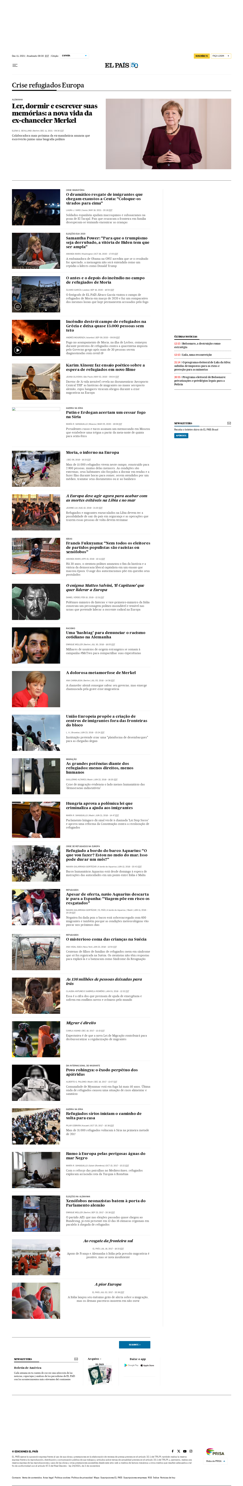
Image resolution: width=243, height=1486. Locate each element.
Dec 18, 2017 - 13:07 (105, 1082)
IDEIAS (69, 539)
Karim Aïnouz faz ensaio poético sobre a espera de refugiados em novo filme (105, 368)
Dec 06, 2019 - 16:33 (79, 460)
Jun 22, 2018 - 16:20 (106, 779)
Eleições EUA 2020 (76, 234)
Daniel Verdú (73, 597)
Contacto (16, 1478)
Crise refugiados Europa (48, 85)
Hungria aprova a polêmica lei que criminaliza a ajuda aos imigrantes (99, 806)
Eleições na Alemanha (78, 1197)
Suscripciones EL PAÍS (111, 1478)
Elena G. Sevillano (22, 131)
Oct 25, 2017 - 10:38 (102, 1125)
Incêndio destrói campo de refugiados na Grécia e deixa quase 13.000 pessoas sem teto (106, 326)
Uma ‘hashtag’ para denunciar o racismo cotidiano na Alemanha (105, 635)
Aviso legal (48, 1478)
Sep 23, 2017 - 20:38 (103, 1212)
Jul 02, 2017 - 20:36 (112, 1292)
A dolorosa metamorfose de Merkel (101, 673)
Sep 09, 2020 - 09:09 (108, 337)
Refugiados (72, 890)
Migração (71, 759)
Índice (156, 1478)
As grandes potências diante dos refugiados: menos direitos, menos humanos (99, 768)
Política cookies (62, 1478)
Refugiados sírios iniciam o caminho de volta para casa (104, 1116)
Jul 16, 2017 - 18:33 (112, 1249)
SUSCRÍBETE (202, 56)
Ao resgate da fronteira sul (108, 1241)
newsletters (183, 423)
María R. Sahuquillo (77, 424)
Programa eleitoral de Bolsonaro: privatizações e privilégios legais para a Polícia (200, 380)
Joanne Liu (71, 508)
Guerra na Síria (74, 408)
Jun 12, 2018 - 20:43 (130, 866)
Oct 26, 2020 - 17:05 (106, 254)
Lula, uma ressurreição (197, 354)
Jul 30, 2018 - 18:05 (103, 644)
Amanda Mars (73, 254)
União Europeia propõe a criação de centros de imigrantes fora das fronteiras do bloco (106, 721)
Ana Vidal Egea (74, 947)
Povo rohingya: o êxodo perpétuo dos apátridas (102, 1072)
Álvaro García (73, 290)
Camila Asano (73, 1031)
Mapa (96, 1478)
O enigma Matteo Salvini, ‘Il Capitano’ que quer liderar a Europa (105, 588)
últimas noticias (185, 336)
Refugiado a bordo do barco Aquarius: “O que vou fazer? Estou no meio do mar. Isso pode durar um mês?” (107, 855)
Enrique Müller (74, 644)
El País (101, 910)
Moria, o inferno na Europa (92, 453)
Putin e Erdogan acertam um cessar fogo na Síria (106, 415)
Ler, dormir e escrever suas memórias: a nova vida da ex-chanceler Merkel (54, 113)
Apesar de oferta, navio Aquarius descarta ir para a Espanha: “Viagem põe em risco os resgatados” (108, 899)
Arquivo (93, 1359)
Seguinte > (134, 1344)
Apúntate (181, 435)
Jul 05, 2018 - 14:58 (103, 680)
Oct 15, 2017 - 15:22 (117, 1165)
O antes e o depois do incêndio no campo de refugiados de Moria (105, 280)
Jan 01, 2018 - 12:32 (117, 991)
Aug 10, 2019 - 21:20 (91, 508)
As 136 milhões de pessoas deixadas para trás (104, 982)
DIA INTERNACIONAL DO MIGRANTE (83, 1066)
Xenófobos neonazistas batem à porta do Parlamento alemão (106, 1203)
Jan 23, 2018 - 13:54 (105, 947)
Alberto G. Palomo (76, 1082)
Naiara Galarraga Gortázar (81, 866)
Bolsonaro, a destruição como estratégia (197, 345)
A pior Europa (108, 1285)
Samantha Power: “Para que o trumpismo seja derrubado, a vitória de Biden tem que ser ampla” (108, 243)
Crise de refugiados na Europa (83, 846)
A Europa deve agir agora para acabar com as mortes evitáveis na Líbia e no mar (106, 498)
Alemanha (17, 100)
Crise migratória (75, 190)
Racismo (70, 628)
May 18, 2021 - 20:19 (100, 210)
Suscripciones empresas (135, 1478)
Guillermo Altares (76, 779)
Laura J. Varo (73, 210)
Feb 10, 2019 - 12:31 (92, 597)
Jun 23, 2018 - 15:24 (92, 732)
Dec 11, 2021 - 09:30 (52, 131)
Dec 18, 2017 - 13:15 (93, 1031)
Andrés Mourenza (75, 337)
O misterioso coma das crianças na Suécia (106, 940)
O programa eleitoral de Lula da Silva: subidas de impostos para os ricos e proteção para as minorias (202, 366)
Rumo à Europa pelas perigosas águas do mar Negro (105, 1156)
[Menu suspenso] (15, 65)
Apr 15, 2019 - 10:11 (93, 559)
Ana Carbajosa (74, 680)
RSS (150, 1478)
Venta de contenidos (32, 1478)
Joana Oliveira (74, 377)
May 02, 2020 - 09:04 (106, 377)
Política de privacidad (82, 1478)
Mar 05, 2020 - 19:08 (110, 424)
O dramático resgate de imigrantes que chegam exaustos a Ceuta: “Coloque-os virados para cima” (104, 199)
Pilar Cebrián (73, 1125)
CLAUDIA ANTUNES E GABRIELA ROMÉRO (85, 991)
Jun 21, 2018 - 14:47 (107, 815)
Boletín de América (27, 1368)
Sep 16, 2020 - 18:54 (102, 290)
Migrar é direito (81, 1023)
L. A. (68, 732)
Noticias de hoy (167, 1478)
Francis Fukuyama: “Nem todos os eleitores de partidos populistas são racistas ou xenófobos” (108, 548)
